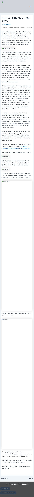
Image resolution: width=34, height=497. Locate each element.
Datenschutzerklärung (8, 492)
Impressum (5, 488)
